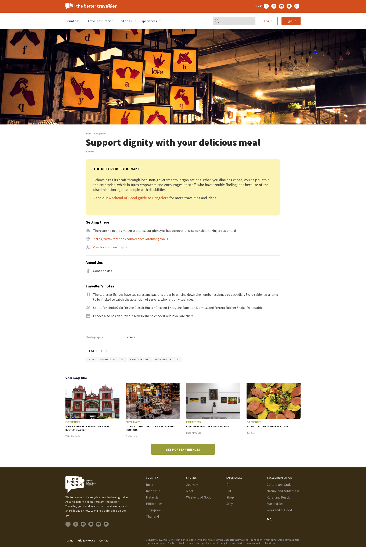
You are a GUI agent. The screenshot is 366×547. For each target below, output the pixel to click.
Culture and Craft (279, 484)
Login (268, 21)
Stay (229, 503)
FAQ (269, 519)
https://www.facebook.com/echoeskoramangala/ (129, 239)
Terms (69, 540)
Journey (192, 484)
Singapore (153, 510)
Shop (230, 497)
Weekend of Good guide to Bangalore (138, 197)
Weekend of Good (167, 359)
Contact (104, 540)
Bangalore (107, 359)
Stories (126, 21)
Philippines (154, 503)
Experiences (148, 21)
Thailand (152, 516)
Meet (190, 491)
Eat (123, 359)
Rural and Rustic (278, 497)
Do (228, 484)
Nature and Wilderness (283, 491)
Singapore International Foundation (242, 539)
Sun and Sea (275, 503)
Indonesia (153, 491)
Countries (72, 21)
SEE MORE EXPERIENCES (183, 449)
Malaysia (152, 497)
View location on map (108, 247)
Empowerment (140, 359)
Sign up (291, 21)
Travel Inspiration (100, 21)
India (88, 133)
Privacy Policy (86, 540)
